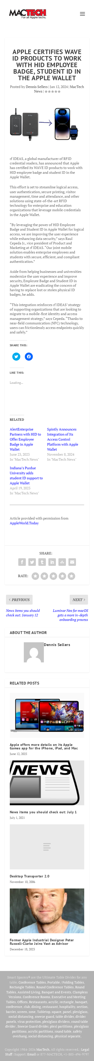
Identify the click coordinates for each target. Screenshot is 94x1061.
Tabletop (43, 1011)
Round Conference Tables (55, 987)
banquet (81, 1002)
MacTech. (43, 1049)
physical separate (67, 1036)
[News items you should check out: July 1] (47, 782)
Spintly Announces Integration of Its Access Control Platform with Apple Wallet (62, 439)
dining (36, 1006)
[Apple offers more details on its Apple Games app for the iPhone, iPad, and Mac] (47, 715)
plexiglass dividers (56, 1021)
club (27, 1006)
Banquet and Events (56, 992)
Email (31, 1054)
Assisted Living (29, 992)
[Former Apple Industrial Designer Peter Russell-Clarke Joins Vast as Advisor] (47, 910)
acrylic (53, 1002)
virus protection (29, 1021)
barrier (11, 1011)
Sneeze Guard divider (33, 1026)
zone (32, 1011)
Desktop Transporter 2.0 (30, 876)
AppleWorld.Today (24, 523)
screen (22, 1011)
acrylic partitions (40, 1031)
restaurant (50, 1006)
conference (14, 1006)
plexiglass (80, 1011)
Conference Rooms (36, 997)
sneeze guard (44, 1016)
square (56, 1011)
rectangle (67, 1002)
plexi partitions (61, 1026)
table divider (65, 1016)
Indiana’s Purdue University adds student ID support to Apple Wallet (26, 475)
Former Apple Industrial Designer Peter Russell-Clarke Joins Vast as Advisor (42, 942)
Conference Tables (32, 982)
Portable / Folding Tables (65, 982)
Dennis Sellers (37, 86)
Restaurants (38, 1002)
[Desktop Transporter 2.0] (47, 846)
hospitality (67, 1006)
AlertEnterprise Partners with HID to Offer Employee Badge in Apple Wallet (25, 439)
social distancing (21, 1016)
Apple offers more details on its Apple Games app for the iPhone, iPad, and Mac (44, 746)
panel (67, 1011)
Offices (22, 1002)
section (82, 1006)
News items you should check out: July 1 (43, 812)
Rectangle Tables (22, 987)
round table (63, 1031)
